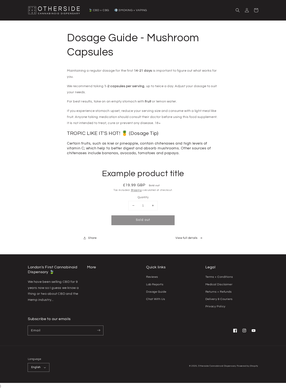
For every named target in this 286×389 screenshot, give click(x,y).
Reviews (152, 276)
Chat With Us (155, 299)
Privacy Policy (215, 306)
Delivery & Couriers (219, 299)
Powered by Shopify (247, 366)
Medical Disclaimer (219, 284)
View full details (186, 238)
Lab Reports (155, 284)
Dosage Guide (156, 291)
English (36, 367)
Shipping (136, 190)
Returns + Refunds (218, 291)
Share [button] (92, 238)
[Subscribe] (98, 330)
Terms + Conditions (219, 276)
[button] (237, 10)
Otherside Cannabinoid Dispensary (217, 366)
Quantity (143, 197)
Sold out (143, 219)
